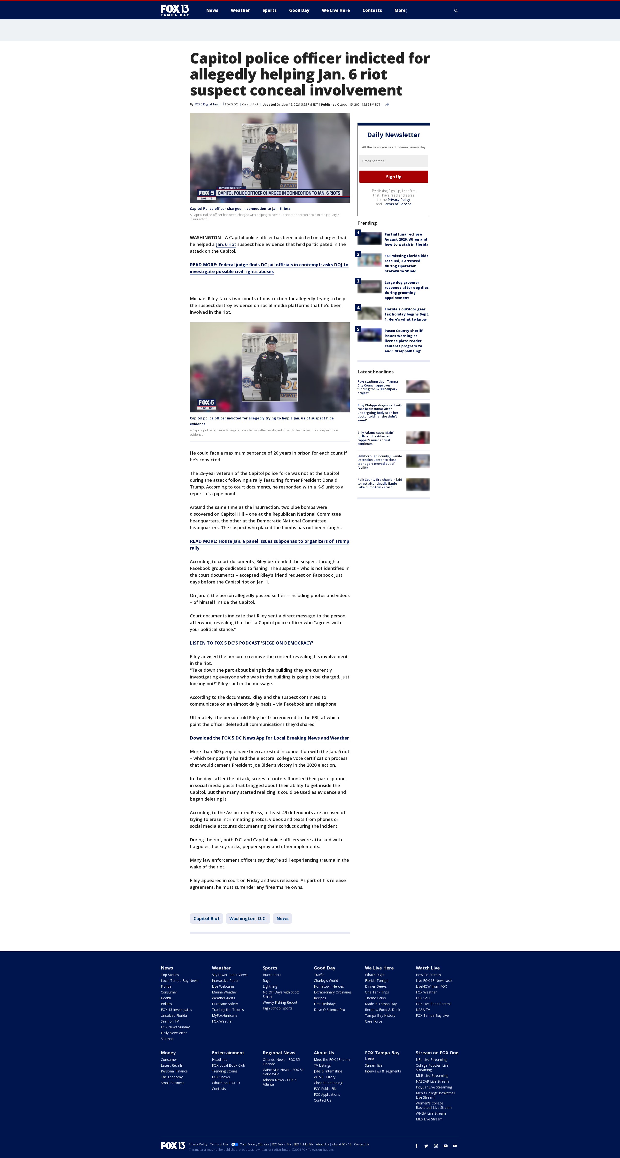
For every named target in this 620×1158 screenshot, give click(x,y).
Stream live (373, 1065)
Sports (270, 968)
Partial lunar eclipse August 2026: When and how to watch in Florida (406, 239)
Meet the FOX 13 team (332, 1059)
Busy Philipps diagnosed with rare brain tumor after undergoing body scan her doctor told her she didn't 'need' (379, 412)
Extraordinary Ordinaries (333, 992)
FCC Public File (325, 1088)
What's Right (375, 974)
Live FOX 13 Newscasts (434, 980)
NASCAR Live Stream (432, 1081)
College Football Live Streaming (432, 1067)
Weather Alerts (223, 998)
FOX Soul (423, 998)
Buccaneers (272, 974)
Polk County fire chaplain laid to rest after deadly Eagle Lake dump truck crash (379, 483)
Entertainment (228, 1053)
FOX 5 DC (231, 104)
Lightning (270, 986)
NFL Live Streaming (431, 1059)
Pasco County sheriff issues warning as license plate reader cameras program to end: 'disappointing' (404, 340)
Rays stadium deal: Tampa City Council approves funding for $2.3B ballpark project (377, 387)
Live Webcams (223, 986)
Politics (166, 1003)
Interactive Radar (225, 980)
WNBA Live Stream (431, 1113)
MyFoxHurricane (225, 1015)
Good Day (324, 968)
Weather (221, 968)
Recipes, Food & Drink (382, 1009)
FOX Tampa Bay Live (432, 1015)
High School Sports (278, 1008)
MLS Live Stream (429, 1119)
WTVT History (324, 1077)
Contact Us (322, 1100)
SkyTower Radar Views (230, 974)
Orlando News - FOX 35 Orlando (281, 1061)
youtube (446, 1146)
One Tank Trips (377, 992)
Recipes (320, 998)
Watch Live (428, 968)
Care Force (373, 1021)
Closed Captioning (328, 1082)
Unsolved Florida (174, 1015)
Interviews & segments (383, 1071)
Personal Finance (174, 1071)
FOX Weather (222, 1021)
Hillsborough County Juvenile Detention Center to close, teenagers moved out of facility (379, 462)
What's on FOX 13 (226, 1082)
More (400, 10)
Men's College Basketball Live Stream (435, 1095)
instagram (436, 1146)
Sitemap (167, 1038)
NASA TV (423, 1009)
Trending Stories (225, 1071)
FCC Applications (327, 1094)
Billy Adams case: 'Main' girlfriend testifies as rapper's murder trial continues (375, 438)
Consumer (169, 992)
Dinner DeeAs (376, 986)
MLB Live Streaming (432, 1075)
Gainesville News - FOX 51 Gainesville (283, 1071)
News (282, 918)
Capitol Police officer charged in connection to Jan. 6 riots (240, 208)
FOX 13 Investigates (176, 1009)
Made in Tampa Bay (381, 1003)
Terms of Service (397, 204)
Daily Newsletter (174, 1033)
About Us (324, 1053)
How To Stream (428, 974)
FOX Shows (221, 1077)
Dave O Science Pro (329, 1009)
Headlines (219, 1059)
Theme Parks (375, 998)
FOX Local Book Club (228, 1065)
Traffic (319, 974)
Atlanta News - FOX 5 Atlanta (279, 1082)
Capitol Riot (250, 104)
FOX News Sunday (175, 1027)
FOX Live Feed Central (433, 1003)
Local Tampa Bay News (179, 980)
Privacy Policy (399, 199)
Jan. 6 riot (226, 244)
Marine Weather (224, 992)
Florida (166, 986)
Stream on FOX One (437, 1053)
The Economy (172, 1077)
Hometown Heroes (329, 986)
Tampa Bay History (380, 1015)
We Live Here (379, 968)
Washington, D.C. (248, 918)
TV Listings (322, 1065)
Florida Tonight (377, 980)
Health (166, 998)
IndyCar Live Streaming (434, 1087)
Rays (266, 980)
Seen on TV (170, 1021)
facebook (416, 1146)
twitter (426, 1146)
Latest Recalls (172, 1065)
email (455, 1146)
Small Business (172, 1082)
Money (168, 1053)
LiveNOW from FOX (431, 986)
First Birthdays (325, 1003)
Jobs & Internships (328, 1071)
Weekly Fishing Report (280, 1002)
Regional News (279, 1053)
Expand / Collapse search (456, 10)
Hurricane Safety (225, 1003)
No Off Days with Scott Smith (281, 994)
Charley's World (326, 980)
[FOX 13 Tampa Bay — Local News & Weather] (177, 10)
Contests (219, 1088)
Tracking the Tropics (228, 1009)
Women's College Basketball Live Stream (434, 1105)
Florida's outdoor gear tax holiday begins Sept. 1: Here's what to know (407, 314)
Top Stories (170, 974)
